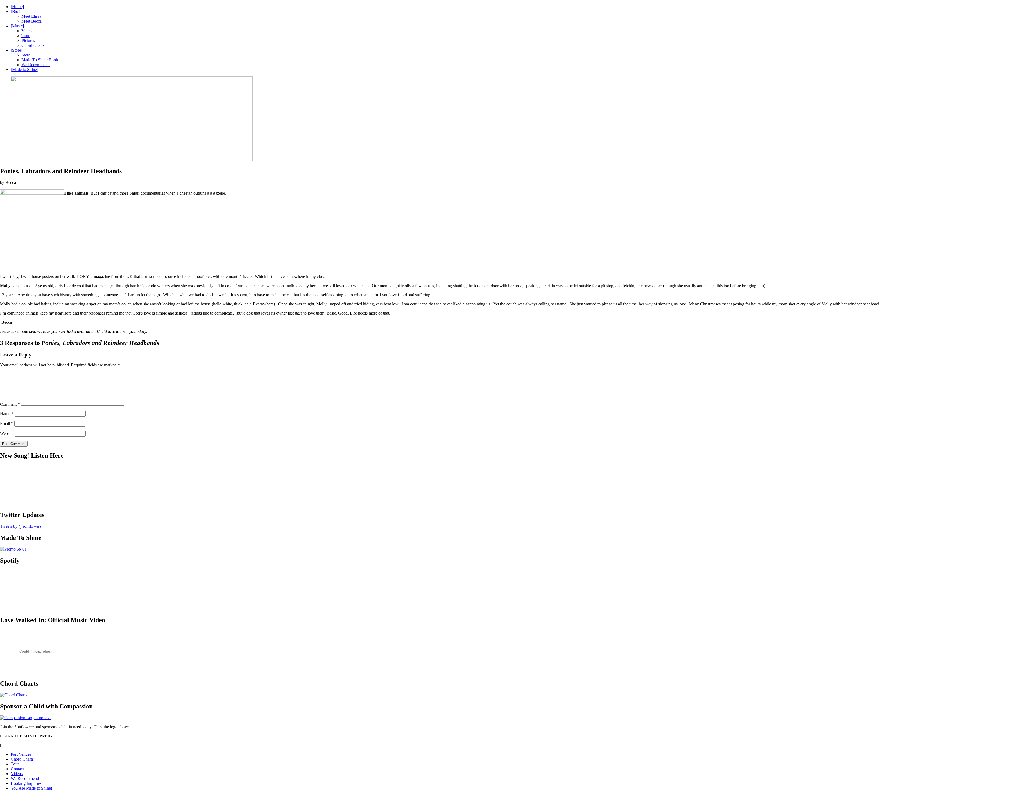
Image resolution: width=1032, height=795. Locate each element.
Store (26, 55)
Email (6, 423)
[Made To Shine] (13, 549)
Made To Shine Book (40, 60)
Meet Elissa (31, 16)
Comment (10, 404)
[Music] (17, 26)
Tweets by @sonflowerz (20, 526)
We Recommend (36, 64)
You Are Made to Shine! (31, 788)
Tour (26, 35)
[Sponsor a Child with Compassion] (25, 717)
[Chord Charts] (13, 695)
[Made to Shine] (24, 69)
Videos (27, 30)
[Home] (17, 6)
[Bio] (15, 11)
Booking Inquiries (26, 783)
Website (6, 433)
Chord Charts (33, 45)
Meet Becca (32, 21)
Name (6, 413)
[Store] (16, 50)
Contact (17, 769)
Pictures (28, 40)
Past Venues (21, 754)
